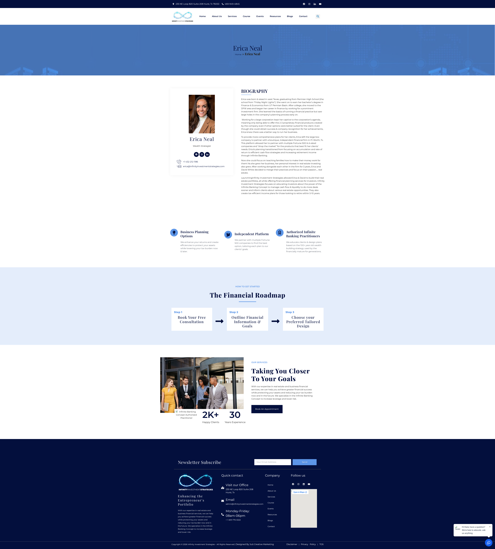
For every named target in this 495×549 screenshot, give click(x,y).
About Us (217, 16)
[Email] (222, 501)
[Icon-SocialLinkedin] (315, 4)
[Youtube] (320, 4)
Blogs (290, 16)
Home (202, 16)
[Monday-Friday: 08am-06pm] (222, 514)
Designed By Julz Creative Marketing (255, 544)
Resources (275, 16)
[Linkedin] (303, 484)
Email (230, 500)
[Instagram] (309, 4)
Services (232, 16)
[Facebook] (304, 4)
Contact (303, 16)
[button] (318, 16)
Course (246, 16)
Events (260, 16)
